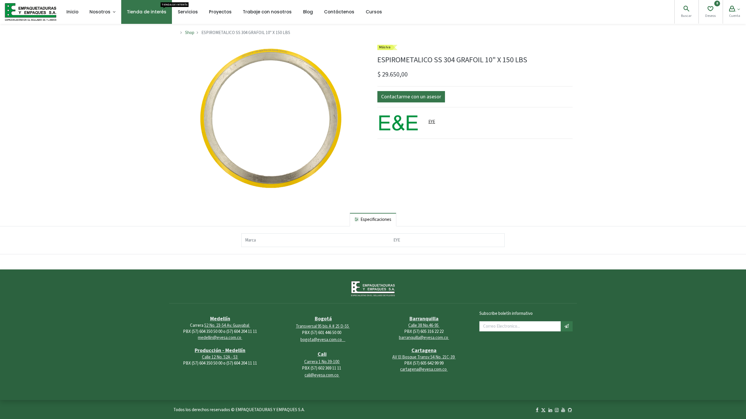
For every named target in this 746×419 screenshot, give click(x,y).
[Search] (686, 9)
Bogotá (323, 318)
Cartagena (424, 350)
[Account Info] (734, 9)
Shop (189, 33)
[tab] (373, 219)
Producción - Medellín (220, 350)
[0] (710, 9)
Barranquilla (424, 318)
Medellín (220, 318)
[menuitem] (72, 12)
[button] (411, 96)
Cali (322, 354)
